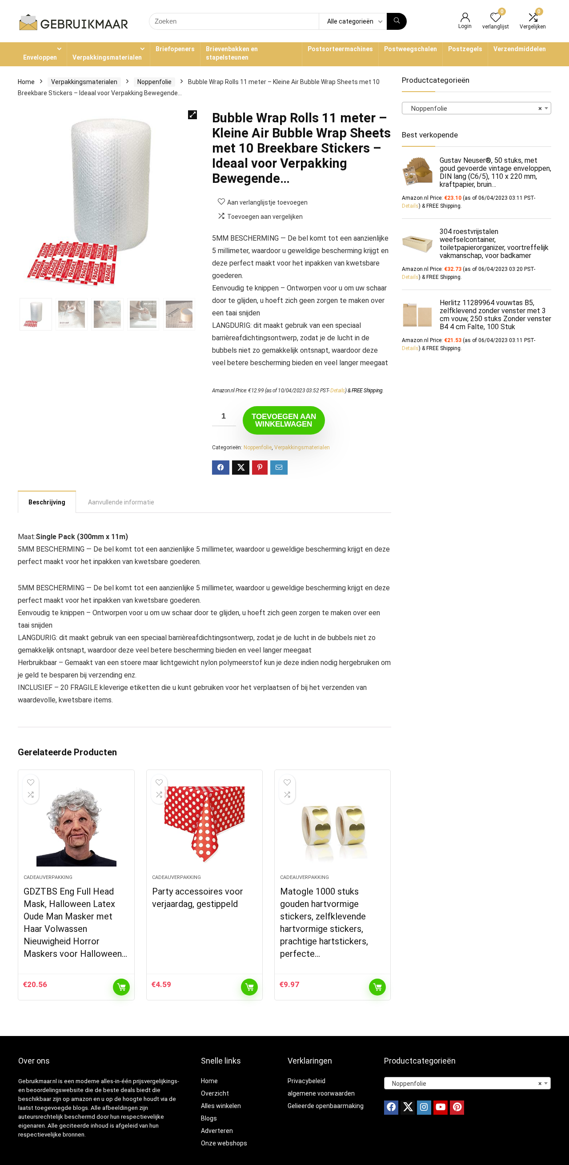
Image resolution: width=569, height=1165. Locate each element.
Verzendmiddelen (519, 48)
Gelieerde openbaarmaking (326, 1105)
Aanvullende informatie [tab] (121, 502)
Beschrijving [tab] (46, 502)
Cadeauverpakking (48, 877)
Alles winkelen (221, 1105)
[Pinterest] (457, 1108)
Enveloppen (40, 57)
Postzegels (465, 48)
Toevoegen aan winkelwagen (284, 420)
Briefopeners (175, 48)
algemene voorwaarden (321, 1093)
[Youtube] (440, 1108)
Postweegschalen (410, 48)
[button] (192, 114)
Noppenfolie (154, 81)
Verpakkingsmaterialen (107, 57)
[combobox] (476, 108)
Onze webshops (224, 1143)
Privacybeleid (306, 1080)
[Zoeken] (397, 21)
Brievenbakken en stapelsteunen (232, 53)
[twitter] (408, 1108)
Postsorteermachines (340, 48)
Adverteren (217, 1130)
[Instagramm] (424, 1108)
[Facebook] (391, 1108)
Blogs (209, 1118)
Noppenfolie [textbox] (474, 109)
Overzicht (215, 1093)
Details (337, 390)
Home (26, 81)
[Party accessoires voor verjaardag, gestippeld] (204, 826)
